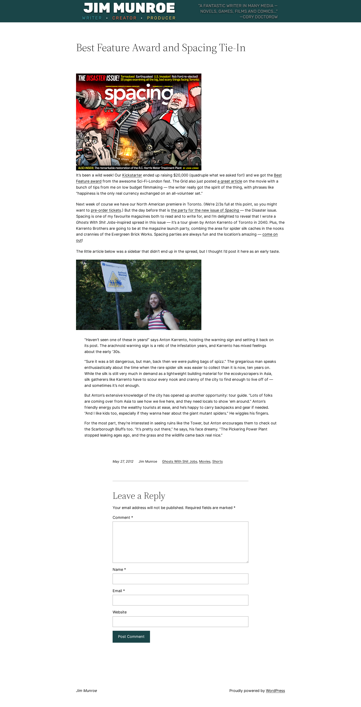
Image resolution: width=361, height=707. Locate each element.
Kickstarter (132, 175)
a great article (229, 181)
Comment (123, 517)
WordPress (275, 690)
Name (119, 569)
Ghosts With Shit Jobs (179, 461)
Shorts (217, 461)
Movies (204, 461)
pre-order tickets (106, 210)
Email (119, 591)
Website (120, 612)
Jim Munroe (86, 690)
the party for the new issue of (205, 210)
